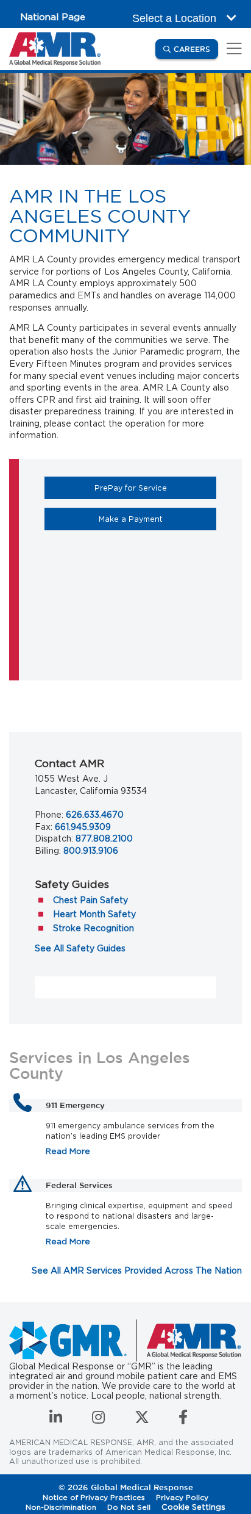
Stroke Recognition (93, 928)
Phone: (49, 815)
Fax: (43, 827)
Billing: (48, 851)
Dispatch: (54, 838)
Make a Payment (157, 519)
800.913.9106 (90, 851)
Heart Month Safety (94, 914)
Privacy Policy (168, 1496)
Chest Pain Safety (90, 900)
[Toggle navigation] (232, 49)
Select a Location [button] (175, 18)
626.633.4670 (95, 815)
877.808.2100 (104, 838)
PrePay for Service (155, 487)
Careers (196, 49)
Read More (68, 1151)
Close (232, 1390)
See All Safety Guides (80, 948)
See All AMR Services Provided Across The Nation (137, 1270)
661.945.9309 (83, 827)
